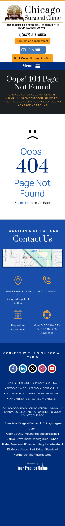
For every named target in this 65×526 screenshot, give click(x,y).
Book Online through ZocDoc (32, 58)
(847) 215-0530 (33, 34)
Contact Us (50, 388)
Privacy (39, 383)
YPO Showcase (50, 393)
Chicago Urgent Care (45, 425)
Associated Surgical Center (21, 423)
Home (10, 383)
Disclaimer (24, 383)
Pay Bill (34, 49)
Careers (50, 398)
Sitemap (53, 383)
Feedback (13, 388)
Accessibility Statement (21, 393)
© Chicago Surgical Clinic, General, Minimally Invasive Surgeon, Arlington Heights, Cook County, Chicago (32, 411)
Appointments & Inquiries (25, 398)
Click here (25, 202)
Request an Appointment (32, 41)
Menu (27, 66)
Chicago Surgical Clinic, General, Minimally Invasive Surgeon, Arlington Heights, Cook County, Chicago (31, 98)
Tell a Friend (31, 388)
